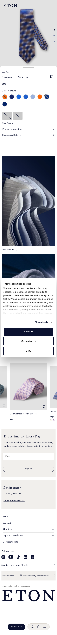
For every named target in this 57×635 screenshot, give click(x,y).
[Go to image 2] (54, 35)
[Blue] (11, 96)
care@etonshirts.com (14, 500)
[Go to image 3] (54, 41)
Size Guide (7, 123)
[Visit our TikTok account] (18, 557)
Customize (26, 341)
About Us (7, 529)
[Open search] (32, 626)
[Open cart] (38, 626)
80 (17, 116)
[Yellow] (4, 96)
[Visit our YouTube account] (10, 557)
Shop (5, 517)
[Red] (25, 96)
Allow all (28, 331)
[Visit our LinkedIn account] (25, 557)
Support (7, 523)
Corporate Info (10, 542)
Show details (41, 322)
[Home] (28, 596)
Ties (7, 72)
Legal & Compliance (13, 535)
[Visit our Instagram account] (3, 557)
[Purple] (18, 96)
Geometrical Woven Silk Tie (23, 414)
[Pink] (32, 96)
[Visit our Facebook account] (32, 557)
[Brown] (46, 96)
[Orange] (39, 96)
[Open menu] (44, 626)
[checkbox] (51, 78)
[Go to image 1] (54, 29)
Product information (12, 129)
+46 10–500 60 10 (12, 494)
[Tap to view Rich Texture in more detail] (28, 205)
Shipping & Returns (11, 135)
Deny (28, 351)
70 (7, 116)
